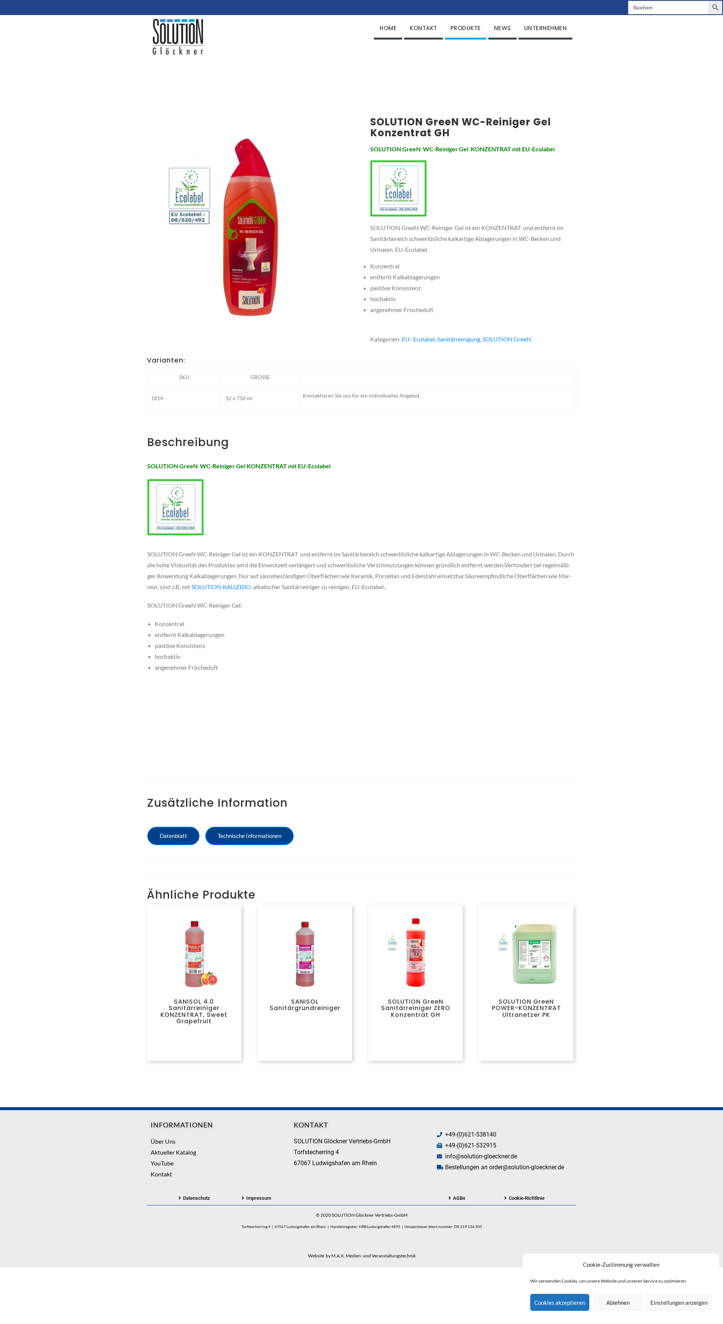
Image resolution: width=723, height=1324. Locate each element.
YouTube (162, 1163)
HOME (388, 28)
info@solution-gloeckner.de (481, 1156)
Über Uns (163, 1141)
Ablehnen (618, 1302)
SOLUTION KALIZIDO (221, 586)
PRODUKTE (465, 28)
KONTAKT (423, 28)
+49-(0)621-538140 (470, 1134)
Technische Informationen (249, 835)
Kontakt (161, 1174)
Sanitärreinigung (458, 339)
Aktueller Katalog (173, 1152)
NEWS (502, 28)
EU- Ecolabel (418, 339)
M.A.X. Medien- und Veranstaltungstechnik (373, 1255)
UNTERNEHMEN (545, 28)
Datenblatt (173, 835)
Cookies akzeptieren (559, 1302)
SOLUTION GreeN (506, 339)
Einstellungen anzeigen (679, 1302)
